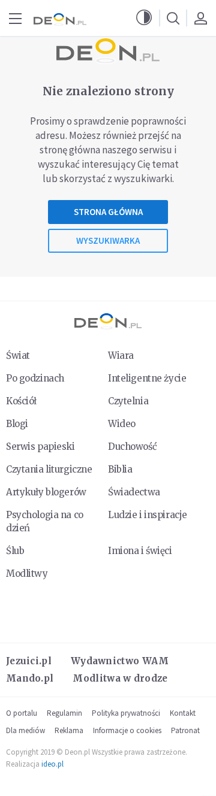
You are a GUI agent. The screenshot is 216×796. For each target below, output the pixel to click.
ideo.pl (52, 764)
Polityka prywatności (126, 713)
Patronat (185, 730)
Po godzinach (35, 378)
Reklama (69, 730)
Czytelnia (128, 401)
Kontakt (183, 713)
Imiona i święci (140, 550)
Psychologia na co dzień (44, 521)
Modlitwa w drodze (120, 678)
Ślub (15, 550)
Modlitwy (27, 573)
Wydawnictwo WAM (120, 661)
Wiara (121, 355)
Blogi (17, 423)
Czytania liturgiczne (49, 469)
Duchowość (132, 446)
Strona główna (108, 211)
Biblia (120, 469)
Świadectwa (134, 492)
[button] (144, 18)
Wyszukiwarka (108, 240)
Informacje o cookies (127, 730)
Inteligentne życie (147, 378)
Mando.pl (29, 678)
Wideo (122, 423)
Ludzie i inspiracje (147, 514)
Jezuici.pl (29, 661)
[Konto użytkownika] (200, 18)
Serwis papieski (40, 446)
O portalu (21, 713)
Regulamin (64, 713)
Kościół (21, 401)
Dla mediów (25, 730)
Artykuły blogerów (46, 492)
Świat (18, 355)
